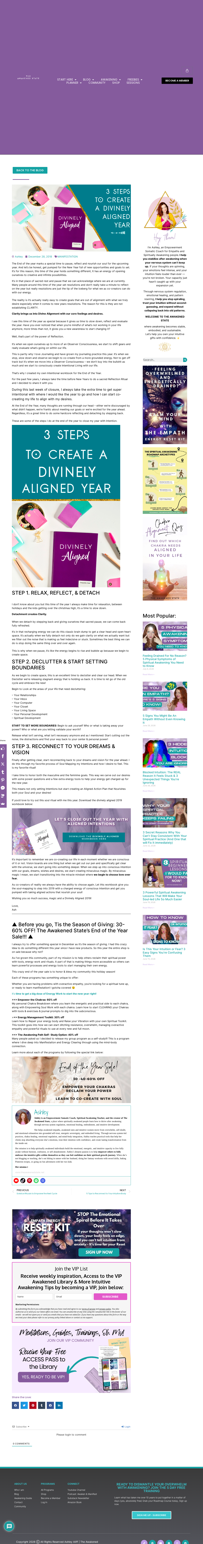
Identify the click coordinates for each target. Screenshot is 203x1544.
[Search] (185, 360)
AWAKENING (109, 79)
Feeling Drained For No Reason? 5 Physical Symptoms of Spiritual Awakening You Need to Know (164, 661)
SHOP (116, 82)
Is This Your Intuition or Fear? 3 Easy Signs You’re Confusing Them (164, 952)
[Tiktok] (22, 1180)
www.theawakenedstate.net (29, 1172)
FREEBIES (133, 79)
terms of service (88, 1309)
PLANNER (72, 82)
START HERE (65, 79)
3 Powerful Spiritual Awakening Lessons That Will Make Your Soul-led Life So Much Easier (164, 896)
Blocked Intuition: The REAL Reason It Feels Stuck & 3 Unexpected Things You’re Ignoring (162, 777)
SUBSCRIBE (110, 1296)
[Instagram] (42, 1180)
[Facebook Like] (4, 748)
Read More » (148, 674)
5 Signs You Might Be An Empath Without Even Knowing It (164, 719)
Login (127, 1426)
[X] (4, 764)
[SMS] (4, 796)
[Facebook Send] (4, 788)
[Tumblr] (4, 772)
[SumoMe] (4, 804)
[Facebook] (4, 756)
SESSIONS (133, 82)
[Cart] (187, 70)
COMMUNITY (97, 82)
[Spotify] (36, 1180)
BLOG (87, 79)
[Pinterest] (29, 1180)
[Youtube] (16, 1180)
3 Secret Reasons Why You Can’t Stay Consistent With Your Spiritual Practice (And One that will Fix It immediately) (165, 837)
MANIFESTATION (68, 256)
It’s (54, 993)
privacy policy (105, 1309)
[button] (15, 1405)
